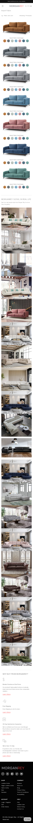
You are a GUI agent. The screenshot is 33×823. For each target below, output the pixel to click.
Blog (18, 788)
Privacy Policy (21, 790)
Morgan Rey (12, 817)
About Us (20, 785)
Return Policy (21, 806)
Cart (2, 804)
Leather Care (21, 804)
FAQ (18, 802)
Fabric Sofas (5, 788)
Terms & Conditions (23, 792)
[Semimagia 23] (16, 40)
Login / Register (6, 802)
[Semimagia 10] (27, 40)
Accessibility (20, 794)
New (2, 790)
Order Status (5, 806)
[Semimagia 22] (19, 40)
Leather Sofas (5, 783)
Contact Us (20, 809)
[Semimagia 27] (4, 40)
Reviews (19, 783)
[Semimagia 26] (12, 40)
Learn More (6, 694)
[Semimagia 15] (23, 40)
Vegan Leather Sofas (7, 785)
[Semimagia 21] (8, 40)
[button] (25, 6)
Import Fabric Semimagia (16, 38)
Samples (3, 792)
